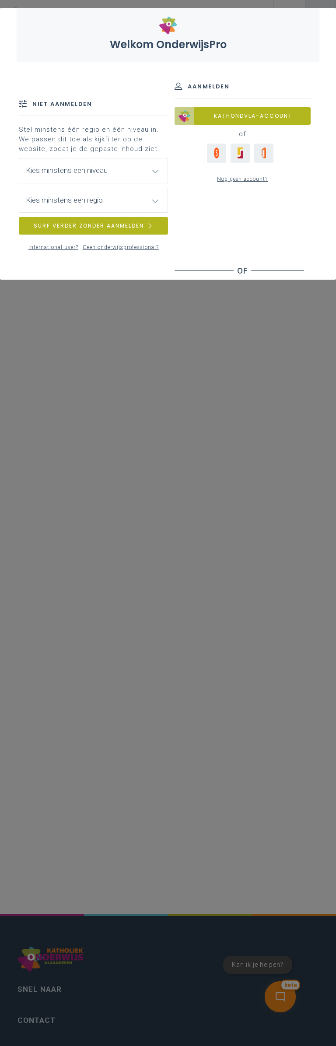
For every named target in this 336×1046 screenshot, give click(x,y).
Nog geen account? (242, 179)
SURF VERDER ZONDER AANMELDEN (89, 225)
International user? (53, 247)
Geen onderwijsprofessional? (121, 247)
